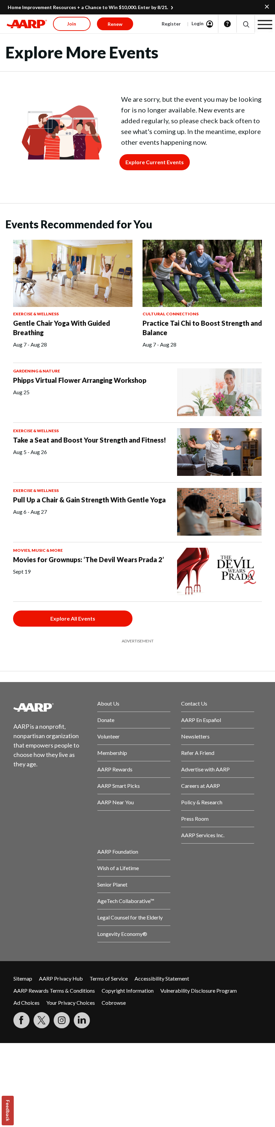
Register (171, 24)
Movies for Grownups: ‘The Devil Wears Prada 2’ (88, 559)
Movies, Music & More (38, 550)
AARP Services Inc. (202, 835)
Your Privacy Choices (70, 1002)
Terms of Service (109, 978)
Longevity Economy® (122, 934)
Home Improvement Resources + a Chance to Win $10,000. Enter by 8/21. (88, 7)
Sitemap (22, 978)
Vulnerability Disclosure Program (198, 990)
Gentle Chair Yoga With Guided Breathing (61, 327)
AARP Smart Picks (118, 785)
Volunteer (108, 736)
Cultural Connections (171, 313)
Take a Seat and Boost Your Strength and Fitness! (89, 440)
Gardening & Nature (36, 370)
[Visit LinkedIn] (82, 1020)
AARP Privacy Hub (61, 978)
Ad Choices (26, 1002)
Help (227, 23)
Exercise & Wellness (36, 313)
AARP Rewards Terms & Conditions (54, 990)
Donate (105, 720)
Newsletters (195, 736)
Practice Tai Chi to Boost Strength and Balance (202, 327)
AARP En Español (201, 720)
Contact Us (194, 703)
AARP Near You (115, 802)
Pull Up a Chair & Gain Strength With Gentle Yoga (89, 500)
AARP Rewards (114, 769)
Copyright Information (128, 990)
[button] (246, 24)
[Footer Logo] (50, 707)
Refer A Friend (197, 753)
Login (197, 23)
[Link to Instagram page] (62, 1020)
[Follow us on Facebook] (21, 1020)
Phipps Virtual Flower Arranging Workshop (80, 380)
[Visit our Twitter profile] (42, 1020)
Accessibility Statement (161, 978)
